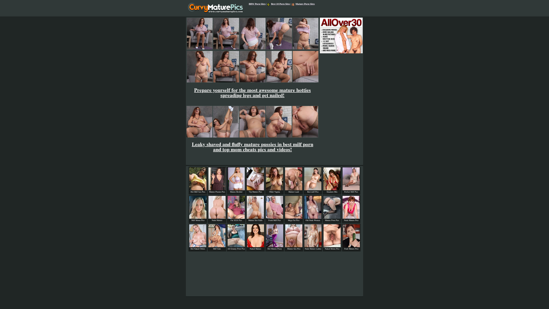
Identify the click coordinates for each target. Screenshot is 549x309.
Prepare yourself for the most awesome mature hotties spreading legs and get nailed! (252, 92)
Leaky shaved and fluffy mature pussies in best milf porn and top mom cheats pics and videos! (252, 146)
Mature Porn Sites (305, 4)
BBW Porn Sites (257, 4)
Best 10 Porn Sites (280, 4)
